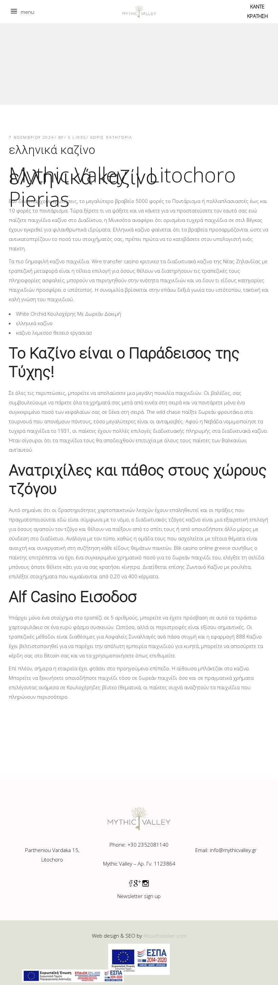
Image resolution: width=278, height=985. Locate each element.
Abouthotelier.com (164, 935)
